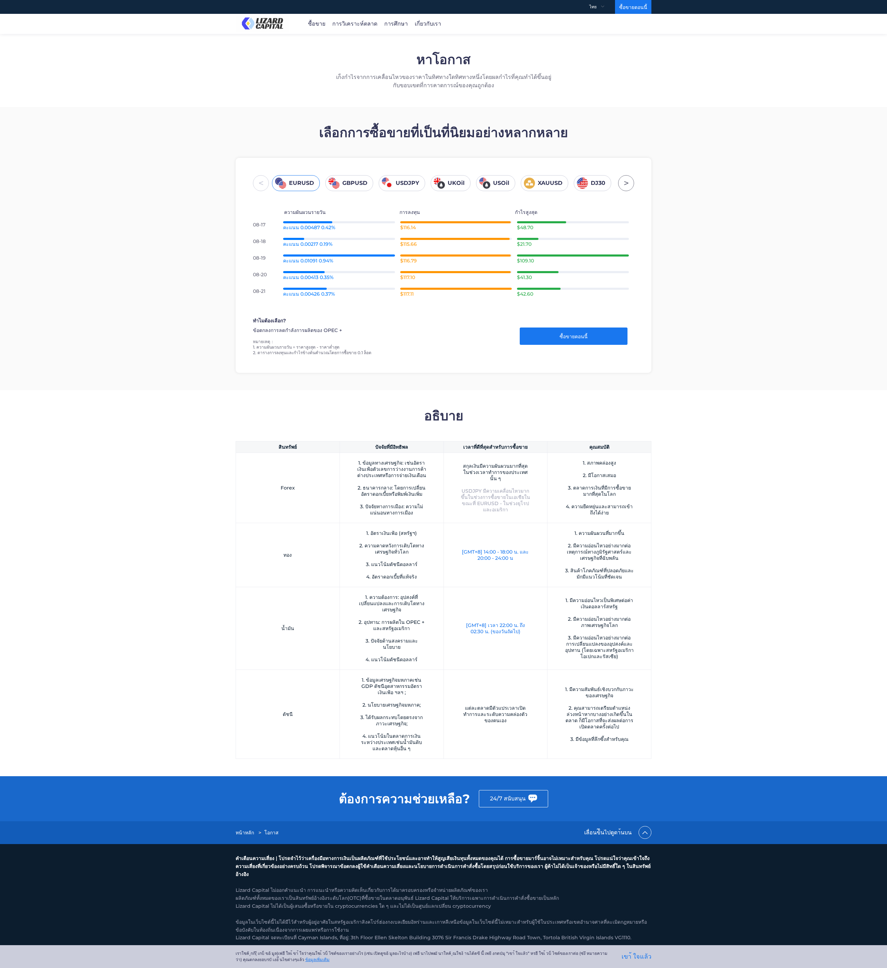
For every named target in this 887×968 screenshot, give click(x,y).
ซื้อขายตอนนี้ (633, 7)
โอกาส (271, 833)
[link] (245, 833)
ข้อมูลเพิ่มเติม (317, 959)
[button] (261, 183)
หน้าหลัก (245, 833)
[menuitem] (602, 7)
